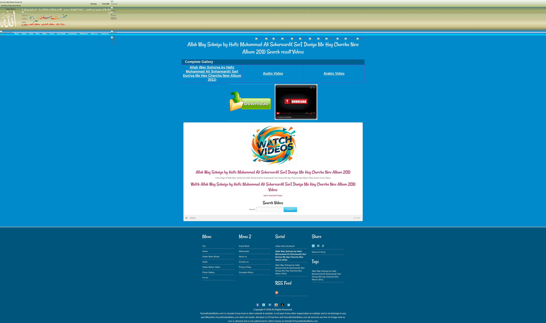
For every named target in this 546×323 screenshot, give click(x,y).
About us (243, 256)
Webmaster (244, 251)
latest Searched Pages (273, 195)
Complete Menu (246, 272)
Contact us (244, 262)
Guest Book (244, 246)
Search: (252, 209)
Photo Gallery (208, 272)
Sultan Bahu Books (210, 256)
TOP (358, 218)
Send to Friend (318, 252)
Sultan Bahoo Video (211, 267)
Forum (205, 277)
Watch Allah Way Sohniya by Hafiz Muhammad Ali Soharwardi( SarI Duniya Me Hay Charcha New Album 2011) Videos (273, 187)
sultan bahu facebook (285, 246)
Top (204, 246)
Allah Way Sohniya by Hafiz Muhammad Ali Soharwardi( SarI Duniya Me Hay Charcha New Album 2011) (273, 172)
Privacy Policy (245, 267)
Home (205, 251)
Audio (204, 262)
